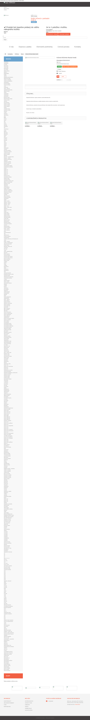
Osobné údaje (28, 708)
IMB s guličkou (6, 309)
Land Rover (6, 129)
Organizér (6, 160)
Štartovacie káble (7, 78)
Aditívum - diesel (7, 203)
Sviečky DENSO (7, 664)
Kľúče (5, 295)
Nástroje (5, 510)
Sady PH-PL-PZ (7, 346)
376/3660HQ (6, 538)
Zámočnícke (6, 404)
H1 (4, 553)
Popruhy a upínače (7, 163)
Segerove (6, 392)
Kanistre (5, 111)
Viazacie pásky (7, 376)
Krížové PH (6, 368)
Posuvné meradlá (7, 458)
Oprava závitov (7, 478)
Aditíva (5, 199)
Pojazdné (6, 485)
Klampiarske (6, 406)
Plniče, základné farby (8, 251)
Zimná (5, 623)
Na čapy (5, 385)
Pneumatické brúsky (8, 327)
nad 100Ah (6, 69)
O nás (11, 47)
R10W (5, 591)
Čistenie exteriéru (7, 236)
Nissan (5, 135)
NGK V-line (6, 656)
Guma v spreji (6, 281)
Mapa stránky (6, 8)
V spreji (5, 279)
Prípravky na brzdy (7, 476)
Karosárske (6, 396)
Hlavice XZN (6, 414)
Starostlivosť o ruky (7, 548)
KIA (4, 127)
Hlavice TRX (6, 410)
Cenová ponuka (63, 47)
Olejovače (6, 334)
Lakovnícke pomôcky (8, 278)
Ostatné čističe (6, 214)
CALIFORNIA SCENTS (8, 651)
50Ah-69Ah (6, 65)
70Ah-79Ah (6, 67)
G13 (4, 618)
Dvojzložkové (6, 293)
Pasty (5, 264)
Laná (5, 86)
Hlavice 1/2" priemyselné (8, 433)
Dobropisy (27, 704)
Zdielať (59, 69)
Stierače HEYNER (7, 630)
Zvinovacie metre (7, 454)
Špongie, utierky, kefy (8, 246)
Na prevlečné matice (8, 356)
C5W (5, 596)
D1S (5, 570)
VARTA (5, 76)
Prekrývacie (6, 269)
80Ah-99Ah (6, 68)
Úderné (5, 362)
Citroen (5, 118)
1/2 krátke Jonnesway (8, 435)
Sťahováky (6, 380)
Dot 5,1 (5, 611)
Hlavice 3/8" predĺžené (8, 442)
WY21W (5, 601)
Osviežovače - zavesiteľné (9, 639)
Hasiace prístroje (7, 84)
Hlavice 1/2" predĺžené (8, 437)
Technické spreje (7, 217)
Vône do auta (6, 637)
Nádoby (5, 284)
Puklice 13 (6, 169)
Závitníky (5, 526)
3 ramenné (6, 382)
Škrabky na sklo (7, 183)
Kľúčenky (17, 54)
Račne (5, 497)
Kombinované (6, 390)
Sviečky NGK (6, 655)
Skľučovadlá (6, 507)
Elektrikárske (6, 389)
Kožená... (27, 126)
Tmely (5, 250)
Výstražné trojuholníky (8, 89)
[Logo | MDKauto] (45, 4)
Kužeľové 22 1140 (7, 520)
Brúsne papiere (7, 254)
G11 (4, 616)
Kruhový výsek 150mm (8, 257)
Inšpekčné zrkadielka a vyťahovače (10, 372)
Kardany (5, 495)
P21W (5, 584)
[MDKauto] (16, 18)
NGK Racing (6, 659)
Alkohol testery (6, 91)
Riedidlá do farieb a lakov (9, 274)
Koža (5, 231)
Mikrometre (6, 457)
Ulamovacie (6, 449)
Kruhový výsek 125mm (8, 256)
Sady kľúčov (6, 349)
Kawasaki (6, 126)
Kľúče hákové (6, 320)
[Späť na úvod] (5, 54)
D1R (5, 575)
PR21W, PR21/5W (7, 604)
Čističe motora (6, 213)
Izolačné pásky (7, 377)
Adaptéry (5, 635)
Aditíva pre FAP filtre (8, 209)
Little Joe (5, 649)
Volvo (5, 146)
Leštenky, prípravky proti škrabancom (11, 238)
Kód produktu (59, 60)
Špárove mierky (7, 464)
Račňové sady (6, 353)
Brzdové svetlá (6, 97)
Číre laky (5, 248)
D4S (5, 574)
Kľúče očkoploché (7, 296)
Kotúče (5, 262)
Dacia (5, 120)
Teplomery (6, 184)
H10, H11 (5, 560)
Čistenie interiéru (7, 227)
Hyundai (5, 125)
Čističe (5, 211)
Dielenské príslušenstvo (8, 408)
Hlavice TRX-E (6, 444)
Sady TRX (6, 348)
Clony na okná (6, 100)
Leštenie (5, 261)
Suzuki (5, 144)
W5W (5, 582)
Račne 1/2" (6, 501)
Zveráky (5, 490)
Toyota (5, 145)
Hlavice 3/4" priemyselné (8, 430)
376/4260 (6, 540)
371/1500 (6, 533)
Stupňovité (6, 524)
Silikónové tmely (7, 216)
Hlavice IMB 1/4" (7, 416)
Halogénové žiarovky (8, 551)
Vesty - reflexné (7, 88)
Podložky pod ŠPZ (7, 161)
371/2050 (6, 535)
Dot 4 (5, 610)
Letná (5, 622)
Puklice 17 (6, 174)
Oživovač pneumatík (8, 243)
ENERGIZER (6, 73)
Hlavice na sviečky (7, 447)
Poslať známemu (62, 71)
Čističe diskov (6, 245)
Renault (5, 140)
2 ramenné (6, 381)
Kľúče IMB (6, 307)
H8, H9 (5, 559)
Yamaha (5, 149)
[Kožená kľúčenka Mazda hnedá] (32, 57)
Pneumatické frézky (7, 337)
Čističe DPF (6, 218)
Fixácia (5, 286)
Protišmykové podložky (8, 166)
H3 (4, 554)
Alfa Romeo (6, 115)
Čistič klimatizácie (7, 232)
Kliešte (5, 387)
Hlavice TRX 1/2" (7, 413)
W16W (5, 598)
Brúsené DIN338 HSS (8, 514)
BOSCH (5, 72)
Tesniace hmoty (7, 275)
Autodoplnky (10, 54)
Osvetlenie (6, 550)
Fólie (5, 271)
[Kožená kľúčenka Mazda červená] (31, 123)
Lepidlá (5, 285)
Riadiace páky (6, 178)
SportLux (5, 642)
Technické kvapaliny (8, 223)
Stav (57, 62)
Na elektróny (6, 445)
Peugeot (5, 137)
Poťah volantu (6, 164)
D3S (5, 573)
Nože (5, 448)
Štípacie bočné (7, 395)
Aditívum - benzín (7, 202)
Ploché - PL (6, 365)
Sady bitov (6, 360)
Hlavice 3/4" (6, 426)
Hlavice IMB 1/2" (7, 419)
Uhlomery (6, 466)
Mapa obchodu (7, 706)
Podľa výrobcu (6, 70)
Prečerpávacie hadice (8, 165)
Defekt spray (6, 193)
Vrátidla (5, 493)
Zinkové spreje (6, 280)
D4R (5, 579)
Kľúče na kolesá (7, 304)
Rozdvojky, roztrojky (7, 177)
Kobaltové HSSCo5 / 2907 (9, 515)
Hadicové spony (7, 375)
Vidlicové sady (6, 355)
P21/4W (5, 593)
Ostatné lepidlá (7, 291)
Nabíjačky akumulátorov (8, 77)
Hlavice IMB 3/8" (7, 418)
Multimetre (6, 459)
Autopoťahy (6, 94)
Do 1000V (6, 344)
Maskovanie (6, 266)
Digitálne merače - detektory (9, 468)
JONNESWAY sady (7, 341)
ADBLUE (5, 208)
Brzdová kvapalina (7, 607)
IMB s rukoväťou (7, 308)
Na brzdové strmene (8, 283)
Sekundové (6, 288)
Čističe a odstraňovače (8, 242)
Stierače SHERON (7, 636)
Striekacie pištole (7, 336)
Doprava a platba (25, 47)
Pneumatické (6, 322)
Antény (5, 92)
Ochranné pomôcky (7, 543)
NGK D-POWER (7, 668)
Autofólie (5, 194)
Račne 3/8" (6, 500)
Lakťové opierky (7, 153)
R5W (5, 588)
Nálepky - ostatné (7, 158)
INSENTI (5, 641)
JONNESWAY (6, 298)
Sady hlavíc (6, 339)
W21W (5, 599)
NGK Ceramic (6, 669)
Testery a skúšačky (7, 79)
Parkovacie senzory (7, 192)
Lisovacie (6, 399)
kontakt (5, 9)
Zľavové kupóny (29, 710)
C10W (5, 597)
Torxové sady (6, 351)
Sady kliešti (6, 358)
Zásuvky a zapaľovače (8, 190)
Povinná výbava (7, 83)
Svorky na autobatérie (8, 81)
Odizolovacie (6, 391)
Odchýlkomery (6, 463)
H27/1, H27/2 (6, 564)
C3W (5, 594)
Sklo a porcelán (7, 522)
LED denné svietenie (8, 565)
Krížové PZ (6, 367)
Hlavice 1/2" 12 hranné (8, 438)
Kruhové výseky (7, 255)
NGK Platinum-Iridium (8, 660)
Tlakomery (6, 185)
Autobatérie (6, 62)
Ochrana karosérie (7, 272)
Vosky (5, 240)
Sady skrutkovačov (7, 342)
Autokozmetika (6, 226)
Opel (5, 136)
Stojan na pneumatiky (8, 182)
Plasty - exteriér (7, 241)
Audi (5, 116)
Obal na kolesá (7, 195)
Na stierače (6, 386)
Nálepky (5, 155)
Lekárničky (6, 87)
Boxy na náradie (7, 473)
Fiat (4, 121)
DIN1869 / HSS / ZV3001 (8, 516)
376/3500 (6, 536)
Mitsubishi (6, 134)
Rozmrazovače (7, 625)
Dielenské (6, 481)
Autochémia (6, 198)
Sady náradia (6, 338)
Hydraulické (6, 486)
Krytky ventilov (6, 188)
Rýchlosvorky (6, 505)
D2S (5, 572)
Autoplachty (6, 93)
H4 (4, 555)
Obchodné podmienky (44, 47)
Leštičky (5, 265)
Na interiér (6, 506)
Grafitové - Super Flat (8, 631)
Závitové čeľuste (7, 541)
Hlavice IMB (6, 415)
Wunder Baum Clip (7, 645)
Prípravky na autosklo (8, 503)
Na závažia (6, 400)
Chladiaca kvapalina (8, 613)
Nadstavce (6, 492)
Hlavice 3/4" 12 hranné (8, 429)
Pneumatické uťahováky (8, 325)
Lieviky (5, 112)
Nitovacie (5, 401)
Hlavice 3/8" (6, 439)
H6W (5, 592)
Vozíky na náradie (7, 469)
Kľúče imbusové (7, 305)
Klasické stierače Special (8, 634)
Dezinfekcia (6, 549)
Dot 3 (5, 608)
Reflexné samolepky (8, 159)
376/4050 (6, 539)
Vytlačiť (60, 73)
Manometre (6, 331)
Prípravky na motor (7, 477)
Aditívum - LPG (7, 204)
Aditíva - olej (6, 206)
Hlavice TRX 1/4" (7, 411)
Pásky (5, 267)
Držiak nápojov (7, 106)
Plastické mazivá (7, 222)
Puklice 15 (6, 171)
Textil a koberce (7, 230)
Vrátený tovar (28, 702)
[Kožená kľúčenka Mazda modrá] (43, 123)
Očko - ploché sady (7, 352)
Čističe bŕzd (6, 212)
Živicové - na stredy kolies (9, 156)
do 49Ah (5, 64)
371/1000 (6, 531)
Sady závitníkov (7, 529)
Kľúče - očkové (7, 299)
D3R (5, 578)
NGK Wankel (6, 661)
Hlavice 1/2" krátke (7, 434)
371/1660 (6, 534)
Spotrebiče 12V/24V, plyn (9, 180)
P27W (5, 602)
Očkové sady (6, 357)
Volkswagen (6, 147)
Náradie (5, 294)
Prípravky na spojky (7, 474)
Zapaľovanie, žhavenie (8, 652)
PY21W (5, 586)
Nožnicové (6, 483)
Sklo (5, 233)
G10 (4, 615)
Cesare (5, 650)
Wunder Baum (6, 640)
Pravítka (5, 462)
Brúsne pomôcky (7, 259)
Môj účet (27, 698)
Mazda (22, 54)
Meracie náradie (7, 453)
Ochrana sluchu (7, 545)
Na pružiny (6, 384)
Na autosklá (6, 289)
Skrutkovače (6, 361)
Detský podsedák (7, 197)
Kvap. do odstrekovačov (8, 621)
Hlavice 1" (6, 443)
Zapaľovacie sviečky (8, 654)
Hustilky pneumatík (7, 329)
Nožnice (5, 488)
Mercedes (6, 132)
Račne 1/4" (6, 498)
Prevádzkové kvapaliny (8, 606)
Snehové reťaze (7, 179)
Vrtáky (5, 511)
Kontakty (77, 47)
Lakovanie (6, 247)
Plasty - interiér (7, 228)
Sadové (5, 527)
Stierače (5, 628)
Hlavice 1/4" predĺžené (8, 423)
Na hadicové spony (7, 397)
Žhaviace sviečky (7, 665)
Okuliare (5, 544)
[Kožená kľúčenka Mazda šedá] (56, 123)
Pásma (5, 461)
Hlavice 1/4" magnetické (8, 425)
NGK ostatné (6, 663)
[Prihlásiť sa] (3, 36)
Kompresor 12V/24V (8, 151)
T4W (5, 589)
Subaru (5, 142)
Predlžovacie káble (7, 496)
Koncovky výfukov (7, 150)
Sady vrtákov (6, 512)
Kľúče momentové (7, 312)
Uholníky (5, 467)
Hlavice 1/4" (6, 421)
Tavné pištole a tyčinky (8, 509)
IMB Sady (6, 310)
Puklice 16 (6, 173)
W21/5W (5, 603)
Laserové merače (7, 456)
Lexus (5, 130)
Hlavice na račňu (7, 409)
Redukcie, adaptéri (7, 420)
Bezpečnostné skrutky (8, 98)
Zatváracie (6, 450)
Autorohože (6, 96)
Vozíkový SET (6, 472)
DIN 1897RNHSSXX (8, 517)
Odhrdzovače (6, 221)
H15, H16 (6, 563)
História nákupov (29, 701)
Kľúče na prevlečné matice (9, 318)
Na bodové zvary (7, 521)
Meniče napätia (7, 154)
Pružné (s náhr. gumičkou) (9, 632)
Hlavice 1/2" (6, 432)
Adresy (26, 706)
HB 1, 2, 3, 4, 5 (6, 558)
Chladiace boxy (7, 108)
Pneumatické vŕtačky (8, 324)
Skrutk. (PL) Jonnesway (8, 366)
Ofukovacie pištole (7, 328)
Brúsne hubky (6, 260)
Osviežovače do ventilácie (9, 646)
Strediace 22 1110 (7, 519)
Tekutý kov (6, 290)
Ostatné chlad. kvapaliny (8, 620)
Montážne (6, 405)
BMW (5, 117)
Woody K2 (6, 644)
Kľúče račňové (6, 300)
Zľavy (8, 676)
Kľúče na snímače (7, 319)
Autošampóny (6, 237)
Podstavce (6, 487)
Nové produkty (7, 701)
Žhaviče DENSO (7, 670)
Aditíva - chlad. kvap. (8, 207)
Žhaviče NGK (6, 666)
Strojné (5, 530)
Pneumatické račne (7, 323)
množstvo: (59, 79)
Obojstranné (6, 270)
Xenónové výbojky (7, 569)
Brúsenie (5, 252)
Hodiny (5, 107)
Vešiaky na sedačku (7, 189)
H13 (4, 562)
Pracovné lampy (7, 567)
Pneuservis (6, 626)
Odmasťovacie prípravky (8, 276)
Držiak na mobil (7, 103)
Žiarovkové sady (7, 568)
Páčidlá (5, 502)
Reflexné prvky (7, 175)
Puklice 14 (6, 170)
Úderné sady (6, 347)
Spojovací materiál (7, 373)
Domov (5, 7)
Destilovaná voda (7, 612)
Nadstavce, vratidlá (7, 491)
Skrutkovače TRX (7, 363)
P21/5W (5, 587)
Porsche (5, 139)
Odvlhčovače (6, 235)
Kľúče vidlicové (7, 315)
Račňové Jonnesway (8, 303)
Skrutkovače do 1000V (8, 370)
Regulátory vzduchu (8, 332)
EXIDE (5, 74)
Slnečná (5, 101)
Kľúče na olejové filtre (8, 313)
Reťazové (6, 482)
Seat (5, 141)
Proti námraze (6, 102)
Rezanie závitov (7, 525)
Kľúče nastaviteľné (7, 314)
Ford (5, 122)
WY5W (5, 583)
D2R (5, 577)
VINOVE (5, 647)
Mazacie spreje (7, 219)
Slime (5, 627)
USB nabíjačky (6, 187)
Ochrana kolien (7, 546)
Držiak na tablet (7, 105)
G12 (4, 617)
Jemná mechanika (7, 343)
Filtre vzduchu (6, 333)
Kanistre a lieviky (7, 110)
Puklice (5, 168)
